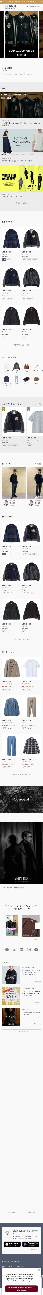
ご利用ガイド (11, 1212)
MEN (39, 6)
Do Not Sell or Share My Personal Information (21, 1289)
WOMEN (33, 6)
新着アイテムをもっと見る (21, 345)
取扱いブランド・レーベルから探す (13, 1267)
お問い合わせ (32, 1212)
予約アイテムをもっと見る (21, 639)
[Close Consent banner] (39, 1270)
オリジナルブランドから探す (11, 1262)
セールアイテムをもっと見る (21, 774)
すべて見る (38, 404)
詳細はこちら (35, 1250)
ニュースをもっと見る (21, 1031)
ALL (27, 6)
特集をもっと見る (21, 203)
